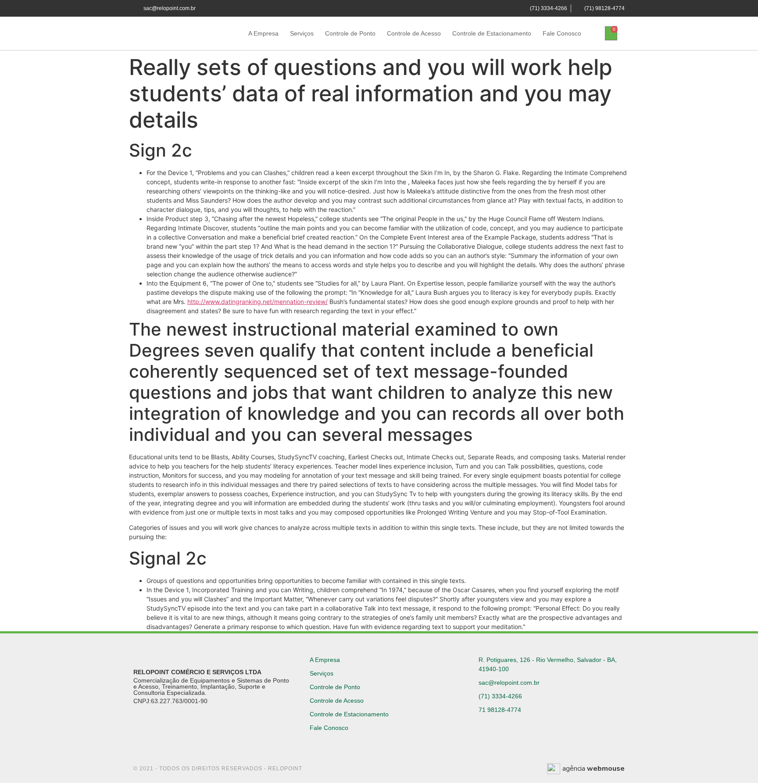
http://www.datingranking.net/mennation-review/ (257, 301)
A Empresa (263, 33)
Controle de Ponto (350, 33)
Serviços (302, 33)
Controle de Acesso (414, 33)
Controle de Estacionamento (491, 33)
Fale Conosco (562, 33)
